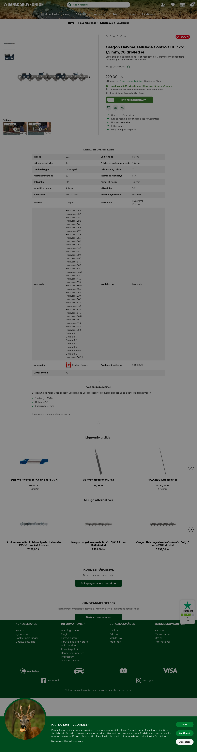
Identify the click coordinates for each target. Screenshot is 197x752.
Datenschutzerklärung (61, 741)
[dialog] (98, 376)
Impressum (78, 741)
